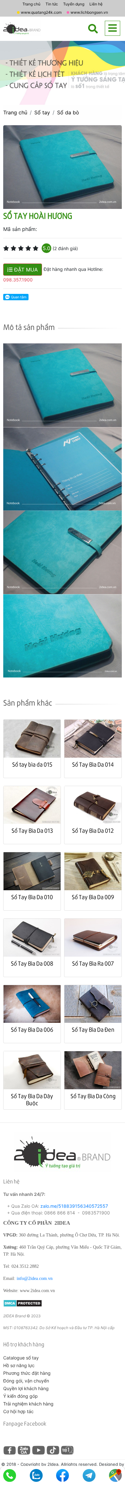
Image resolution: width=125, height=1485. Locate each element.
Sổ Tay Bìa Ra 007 (93, 963)
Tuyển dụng (73, 4)
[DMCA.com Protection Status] (22, 1302)
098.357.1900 (18, 279)
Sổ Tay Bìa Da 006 (32, 1029)
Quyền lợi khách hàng (26, 1388)
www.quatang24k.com (41, 12)
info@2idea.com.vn (35, 1278)
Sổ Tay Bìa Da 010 (32, 896)
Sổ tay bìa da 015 (32, 764)
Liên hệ (96, 4)
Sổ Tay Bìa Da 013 (32, 830)
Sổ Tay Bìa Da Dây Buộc (32, 1099)
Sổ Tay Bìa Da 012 (93, 830)
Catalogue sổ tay (21, 1357)
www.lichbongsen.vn (89, 12)
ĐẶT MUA (25, 269)
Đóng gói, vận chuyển (26, 1380)
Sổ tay (42, 112)
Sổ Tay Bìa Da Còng (93, 1095)
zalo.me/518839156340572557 (74, 1206)
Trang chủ (31, 4)
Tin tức (52, 4)
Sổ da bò (68, 112)
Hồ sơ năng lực (19, 1365)
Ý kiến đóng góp (20, 1396)
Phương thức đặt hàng (27, 1373)
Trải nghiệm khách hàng (28, 1403)
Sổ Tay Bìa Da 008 (32, 963)
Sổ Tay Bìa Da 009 (93, 896)
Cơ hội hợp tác (18, 1411)
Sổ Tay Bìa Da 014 (93, 764)
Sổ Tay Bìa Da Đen (93, 1029)
